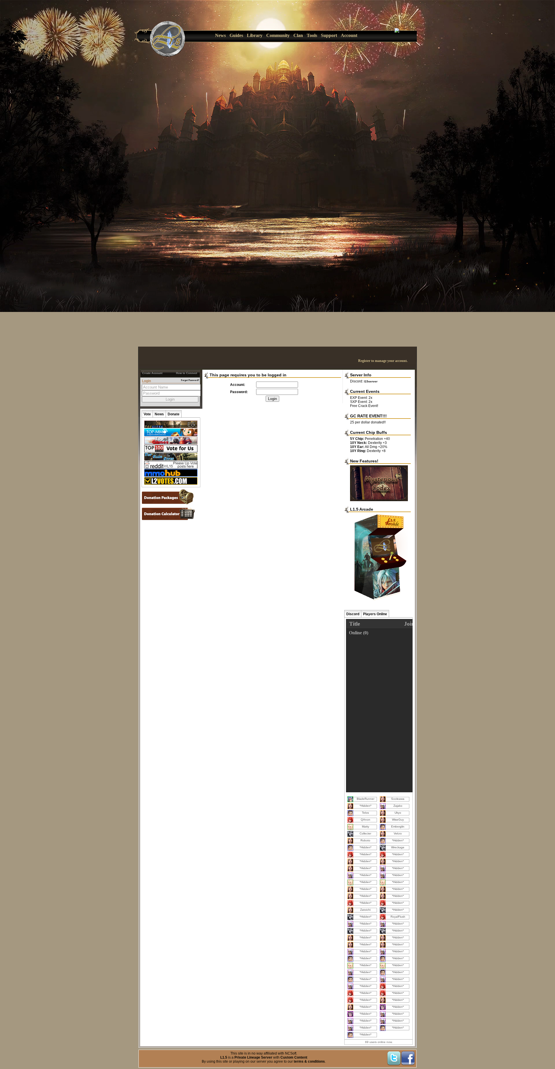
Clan (298, 35)
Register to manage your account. (383, 361)
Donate (174, 414)
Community (278, 35)
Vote (147, 414)
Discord (352, 614)
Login (272, 399)
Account (349, 35)
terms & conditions (309, 1061)
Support (329, 35)
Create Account (152, 373)
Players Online (375, 614)
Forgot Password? (190, 380)
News (220, 35)
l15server (371, 381)
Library (254, 35)
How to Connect (186, 373)
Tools (312, 35)
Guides (236, 35)
